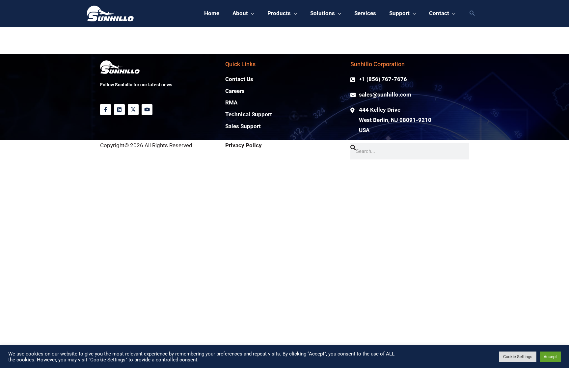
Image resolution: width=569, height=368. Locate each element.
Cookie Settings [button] (517, 356)
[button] (472, 14)
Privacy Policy (243, 145)
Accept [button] (550, 356)
